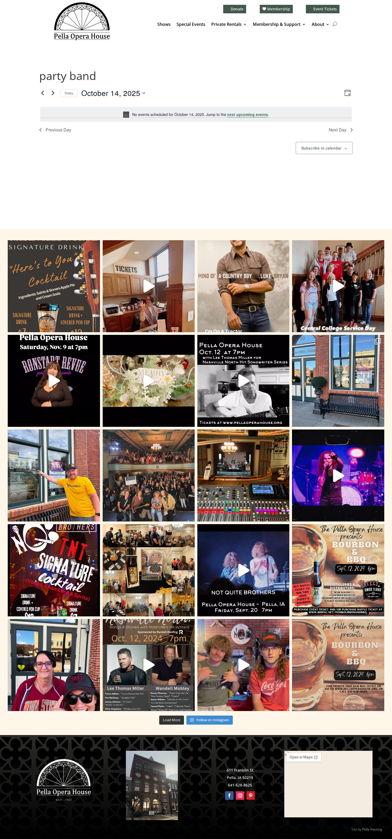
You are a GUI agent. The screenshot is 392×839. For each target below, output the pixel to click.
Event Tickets (325, 8)
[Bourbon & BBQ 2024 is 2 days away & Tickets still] (338, 570)
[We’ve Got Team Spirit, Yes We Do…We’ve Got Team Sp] (54, 665)
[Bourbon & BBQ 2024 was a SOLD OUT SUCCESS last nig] (149, 570)
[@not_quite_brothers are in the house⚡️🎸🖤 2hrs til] (243, 475)
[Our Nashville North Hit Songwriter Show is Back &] (149, 665)
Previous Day (58, 130)
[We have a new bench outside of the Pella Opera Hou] (338, 381)
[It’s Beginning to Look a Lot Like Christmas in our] (149, 381)
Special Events (191, 24)
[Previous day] (42, 93)
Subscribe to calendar (321, 148)
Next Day (337, 130)
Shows (164, 24)
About (318, 24)
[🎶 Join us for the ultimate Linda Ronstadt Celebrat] (54, 381)
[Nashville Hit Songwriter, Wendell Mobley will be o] (243, 381)
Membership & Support (277, 24)
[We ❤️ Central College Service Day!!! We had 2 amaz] (338, 286)
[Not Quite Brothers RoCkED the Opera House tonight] (149, 475)
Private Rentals (226, 24)
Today (68, 93)
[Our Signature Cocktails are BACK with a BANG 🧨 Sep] (54, 570)
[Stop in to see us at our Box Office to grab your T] (149, 286)
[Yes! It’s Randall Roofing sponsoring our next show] (54, 475)
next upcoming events (247, 114)
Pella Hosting (372, 829)
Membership (278, 8)
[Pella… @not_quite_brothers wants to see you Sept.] (243, 665)
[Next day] (53, 93)
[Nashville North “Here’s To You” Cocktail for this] (54, 286)
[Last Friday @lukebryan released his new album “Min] (243, 286)
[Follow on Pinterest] (250, 795)
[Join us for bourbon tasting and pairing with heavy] (338, 665)
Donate (237, 8)
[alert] (196, 114)
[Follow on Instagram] (240, 795)
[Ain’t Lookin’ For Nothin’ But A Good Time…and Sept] (243, 570)
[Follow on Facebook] (229, 795)
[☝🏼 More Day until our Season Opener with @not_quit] (338, 475)
